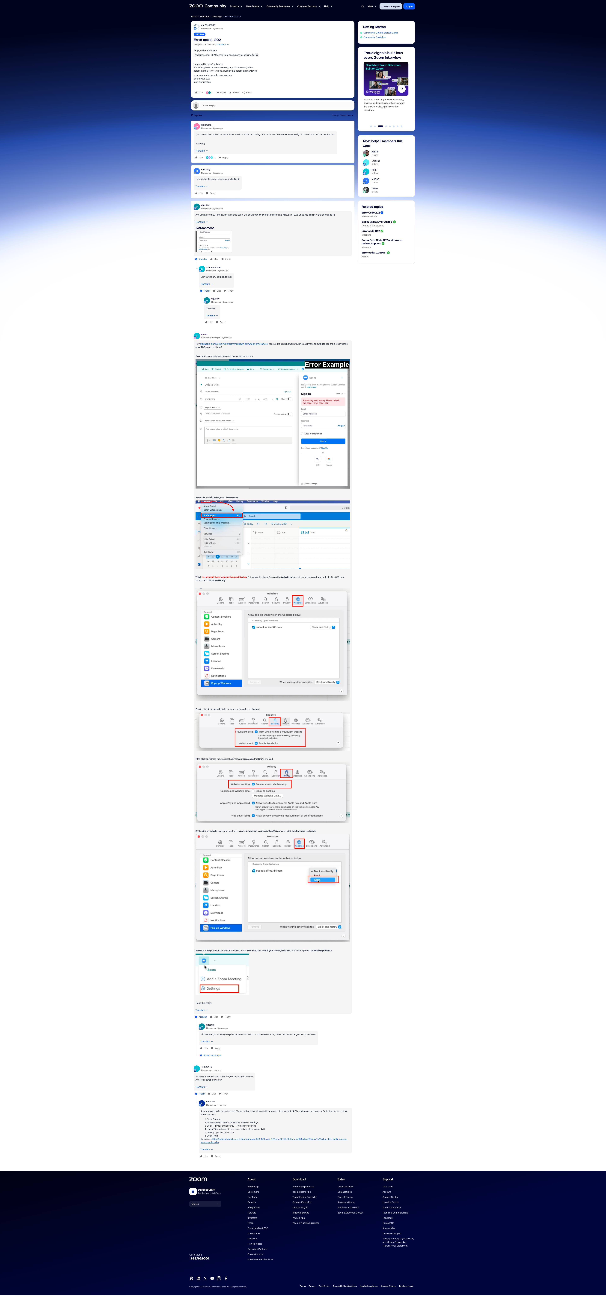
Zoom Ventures (255, 1254)
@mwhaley (249, 343)
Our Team (253, 1197)
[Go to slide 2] (375, 126)
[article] (273, 141)
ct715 (374, 170)
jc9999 (375, 179)
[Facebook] (226, 1278)
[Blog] (191, 1278)
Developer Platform (257, 1249)
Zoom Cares (254, 1233)
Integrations (254, 1207)
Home (194, 16)
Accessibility (389, 1228)
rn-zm (204, 334)
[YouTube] (212, 1278)
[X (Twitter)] (205, 1278)
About (251, 1179)
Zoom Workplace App (303, 1186)
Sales (341, 1179)
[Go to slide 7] (397, 126)
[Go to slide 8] (401, 126)
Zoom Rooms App (302, 1191)
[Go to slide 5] (388, 126)
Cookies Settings (388, 1286)
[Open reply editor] (272, 105)
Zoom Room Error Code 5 (377, 221)
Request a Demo (346, 1202)
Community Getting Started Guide (380, 32)
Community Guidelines (374, 37)
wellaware (206, 124)
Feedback (387, 1218)
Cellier (375, 188)
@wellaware (262, 343)
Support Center (390, 1197)
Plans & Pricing (345, 1197)
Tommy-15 (206, 1066)
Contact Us (388, 1223)
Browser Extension (302, 1202)
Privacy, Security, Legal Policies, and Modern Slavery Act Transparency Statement (398, 1242)
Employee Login (406, 1286)
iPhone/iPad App (301, 1212)
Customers (253, 1191)
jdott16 (375, 151)
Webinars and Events (348, 1207)
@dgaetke (205, 343)
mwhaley (205, 169)
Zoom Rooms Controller (305, 1197)
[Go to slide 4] (382, 126)
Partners (252, 1212)
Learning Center (391, 1202)
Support (388, 1179)
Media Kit (252, 1238)
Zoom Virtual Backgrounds (306, 1223)
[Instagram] (219, 1278)
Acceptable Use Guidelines (345, 1286)
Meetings (217, 16)
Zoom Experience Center (350, 1212)
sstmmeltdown (213, 267)
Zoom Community (392, 1207)
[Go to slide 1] (371, 126)
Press (250, 1223)
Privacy (312, 1286)
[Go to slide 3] (378, 126)
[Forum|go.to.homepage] (207, 6)
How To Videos (255, 1243)
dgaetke (205, 205)
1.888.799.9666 (199, 1258)
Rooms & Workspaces (373, 225)
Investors (252, 1218)
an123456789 (208, 25)
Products (204, 16)
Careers (252, 1202)
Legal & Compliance (369, 1286)
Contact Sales (345, 1191)
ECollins (376, 160)
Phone (365, 256)
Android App (299, 1218)
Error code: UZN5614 (374, 252)
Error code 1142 (371, 230)
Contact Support (391, 6)
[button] (223, 44)
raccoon (210, 1101)
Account (387, 1191)
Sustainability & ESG (258, 1228)
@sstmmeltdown (235, 343)
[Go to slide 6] (393, 126)
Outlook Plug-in (300, 1207)
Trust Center (324, 1286)
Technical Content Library (395, 1212)
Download (299, 1179)
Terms (303, 1286)
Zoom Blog (253, 1186)
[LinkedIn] (198, 1278)
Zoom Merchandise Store (260, 1259)
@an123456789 (219, 343)
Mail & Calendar (369, 216)
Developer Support (392, 1233)
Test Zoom (388, 1186)
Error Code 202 (371, 212)
